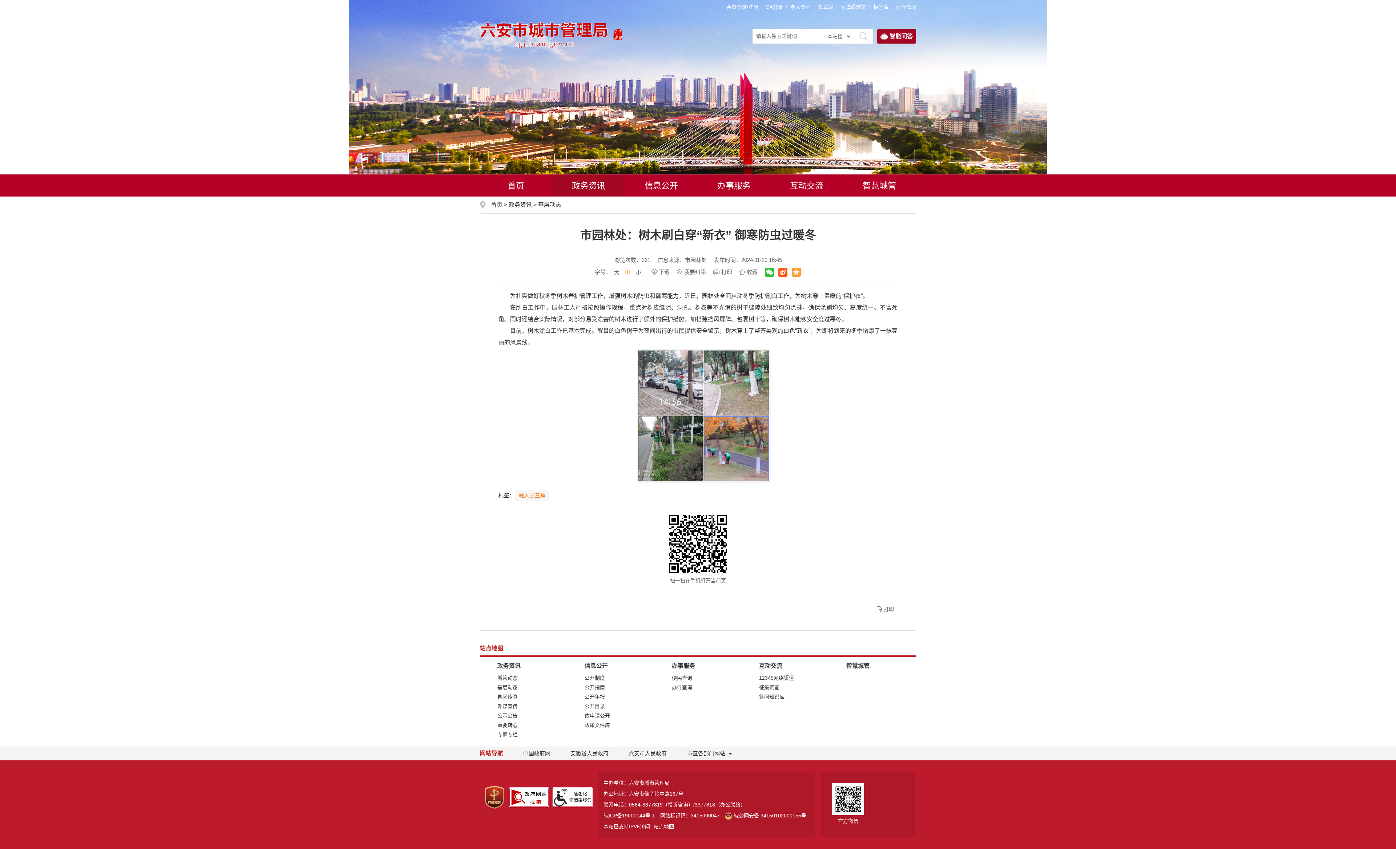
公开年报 (595, 697)
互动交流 (806, 185)
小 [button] (638, 272)
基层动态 (549, 205)
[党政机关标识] (494, 797)
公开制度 (595, 678)
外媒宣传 (507, 706)
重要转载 (507, 725)
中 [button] (627, 272)
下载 (664, 272)
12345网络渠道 (776, 678)
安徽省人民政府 (589, 753)
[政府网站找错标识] (529, 797)
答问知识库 (772, 697)
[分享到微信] (769, 272)
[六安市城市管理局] (545, 32)
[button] (825, 7)
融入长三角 (532, 495)
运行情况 (906, 7)
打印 (726, 272)
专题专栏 (507, 734)
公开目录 (595, 706)
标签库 (880, 7)
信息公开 (661, 185)
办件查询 (682, 687)
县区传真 (507, 697)
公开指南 (595, 687)
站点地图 (664, 826)
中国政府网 (536, 753)
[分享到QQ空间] (796, 272)
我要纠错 (695, 272)
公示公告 (507, 716)
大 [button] (616, 272)
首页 (516, 185)
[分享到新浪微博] (782, 272)
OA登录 (774, 7)
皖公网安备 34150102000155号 (770, 815)
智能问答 (901, 36)
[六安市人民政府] (617, 32)
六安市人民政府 (648, 753)
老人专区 (800, 7)
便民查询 (682, 678)
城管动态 (507, 678)
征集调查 (769, 687)
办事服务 (734, 185)
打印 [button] (889, 609)
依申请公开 (597, 716)
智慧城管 (879, 185)
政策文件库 (597, 725)
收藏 (752, 272)
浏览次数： (632, 260)
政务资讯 (588, 185)
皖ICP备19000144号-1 (629, 815)
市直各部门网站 (706, 753)
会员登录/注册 (742, 7)
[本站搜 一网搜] (838, 36)
